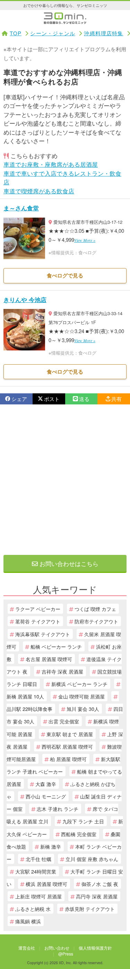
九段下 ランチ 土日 (83, 821)
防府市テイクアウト (96, 621)
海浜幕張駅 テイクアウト (42, 634)
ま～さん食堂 (21, 208)
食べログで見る (65, 275)
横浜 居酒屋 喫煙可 (46, 883)
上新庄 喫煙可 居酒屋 (38, 896)
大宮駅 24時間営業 (35, 871)
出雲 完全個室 (64, 721)
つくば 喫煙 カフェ (95, 608)
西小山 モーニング (46, 796)
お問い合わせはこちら (68, 563)
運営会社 (26, 948)
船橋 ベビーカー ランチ (56, 646)
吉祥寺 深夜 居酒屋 (62, 671)
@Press (65, 954)
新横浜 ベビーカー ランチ (79, 683)
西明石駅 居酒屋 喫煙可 (67, 746)
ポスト (52, 398)
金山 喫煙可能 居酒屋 (81, 696)
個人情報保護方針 (95, 948)
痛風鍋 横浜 (28, 921)
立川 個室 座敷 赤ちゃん (92, 858)
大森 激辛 (45, 783)
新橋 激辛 (50, 846)
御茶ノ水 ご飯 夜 (99, 883)
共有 (116, 398)
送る (84, 398)
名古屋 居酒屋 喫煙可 (49, 658)
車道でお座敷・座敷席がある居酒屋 (50, 164)
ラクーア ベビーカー (37, 608)
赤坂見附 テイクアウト (90, 908)
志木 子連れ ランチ (57, 808)
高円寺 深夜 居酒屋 (97, 896)
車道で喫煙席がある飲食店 (38, 190)
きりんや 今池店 (24, 299)
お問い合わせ (56, 948)
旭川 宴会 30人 (83, 708)
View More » (84, 240)
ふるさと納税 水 (33, 908)
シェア (19, 398)
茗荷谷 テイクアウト (37, 621)
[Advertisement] (65, 480)
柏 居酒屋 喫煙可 (68, 758)
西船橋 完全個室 (78, 834)
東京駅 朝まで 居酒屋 (69, 734)
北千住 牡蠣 (38, 858)
